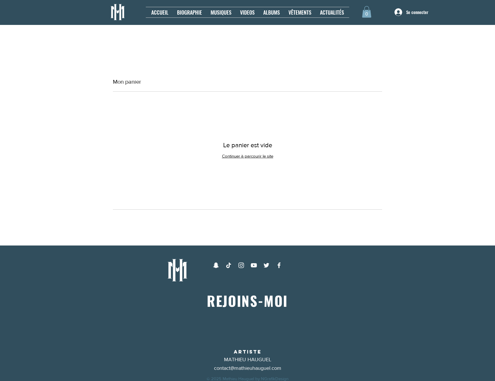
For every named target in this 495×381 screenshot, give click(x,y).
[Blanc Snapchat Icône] (216, 265)
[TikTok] (228, 265)
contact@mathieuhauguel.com (247, 368)
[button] (367, 12)
